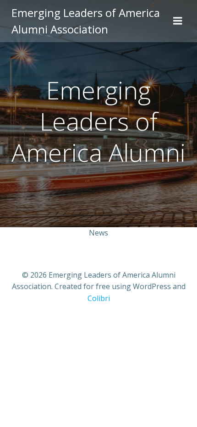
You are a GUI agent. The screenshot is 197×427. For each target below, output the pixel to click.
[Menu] (178, 21)
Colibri (99, 298)
